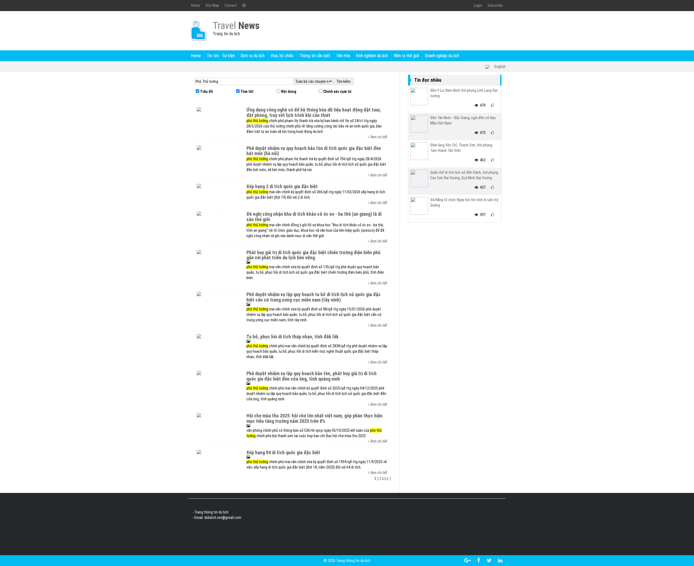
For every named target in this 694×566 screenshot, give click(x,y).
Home (195, 5)
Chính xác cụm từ (336, 91)
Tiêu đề (206, 91)
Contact (230, 5)
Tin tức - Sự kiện (221, 55)
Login (478, 5)
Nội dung (288, 91)
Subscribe (495, 5)
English (500, 66)
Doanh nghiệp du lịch (442, 55)
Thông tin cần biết (315, 55)
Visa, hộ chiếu (282, 55)
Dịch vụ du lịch (253, 55)
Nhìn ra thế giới (406, 55)
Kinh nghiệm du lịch (372, 55)
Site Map (212, 5)
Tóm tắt (246, 91)
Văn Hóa (343, 55)
